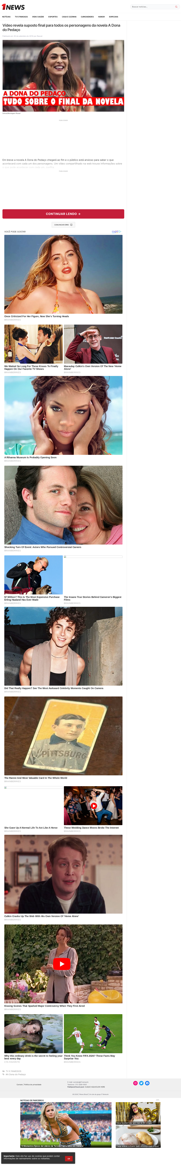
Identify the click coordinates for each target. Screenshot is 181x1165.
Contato (20, 1085)
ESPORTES (53, 17)
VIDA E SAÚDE (38, 17)
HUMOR (101, 17)
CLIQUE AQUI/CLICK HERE (95, 1087)
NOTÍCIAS (6, 17)
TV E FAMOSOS (21, 17)
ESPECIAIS (113, 17)
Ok (69, 1159)
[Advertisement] (63, 138)
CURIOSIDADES (87, 17)
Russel (39, 36)
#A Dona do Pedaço (16, 1074)
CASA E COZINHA (69, 17)
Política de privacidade (32, 1085)
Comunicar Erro (61, 225)
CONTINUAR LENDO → (63, 214)
